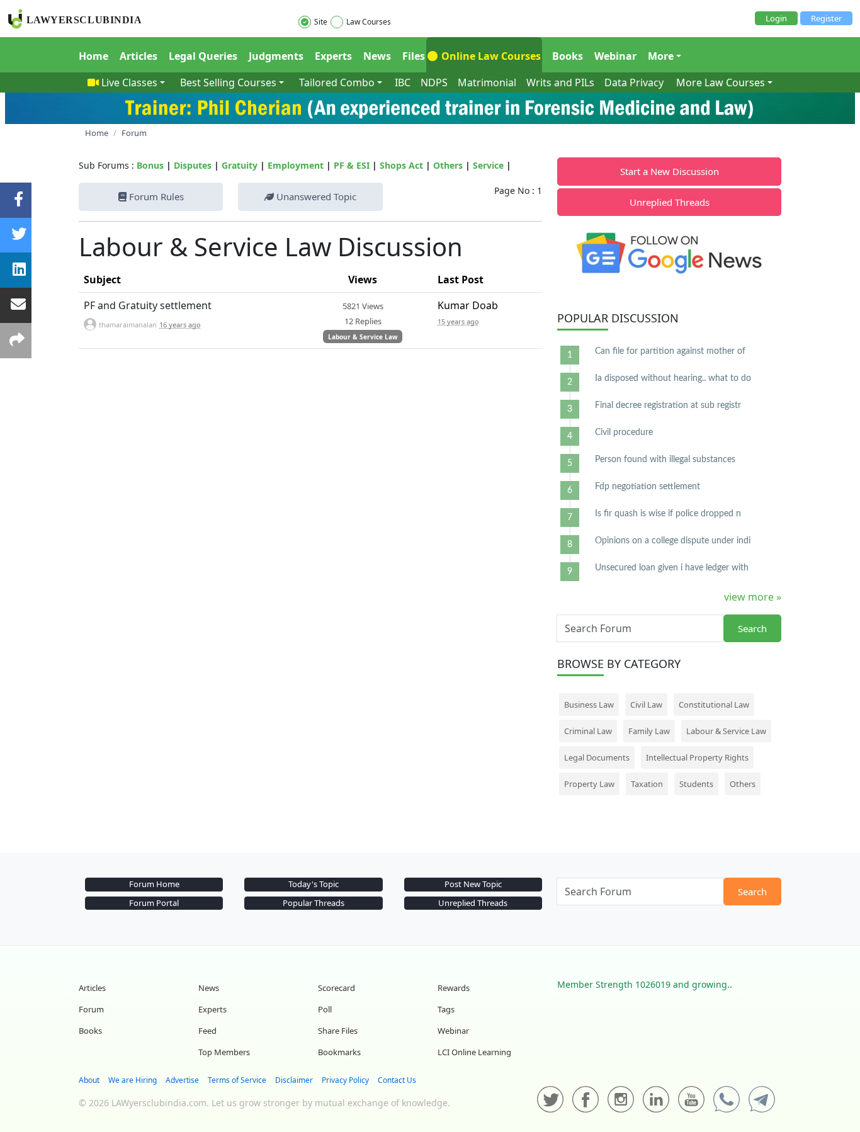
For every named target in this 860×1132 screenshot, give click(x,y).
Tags (446, 1009)
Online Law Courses (490, 56)
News (377, 56)
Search (752, 628)
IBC (402, 82)
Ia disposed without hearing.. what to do (673, 378)
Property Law (589, 784)
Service (488, 165)
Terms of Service (237, 1080)
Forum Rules (155, 196)
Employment (296, 165)
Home (93, 56)
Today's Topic (313, 884)
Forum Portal (154, 902)
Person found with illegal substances (665, 459)
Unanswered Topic (315, 196)
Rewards (454, 987)
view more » (752, 597)
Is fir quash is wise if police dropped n (668, 513)
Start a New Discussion (669, 171)
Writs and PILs (560, 82)
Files (413, 56)
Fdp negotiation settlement (647, 486)
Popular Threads (313, 902)
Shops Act (401, 165)
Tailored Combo (337, 82)
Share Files (338, 1030)
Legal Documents (597, 757)
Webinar (615, 56)
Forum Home (154, 884)
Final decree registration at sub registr (668, 405)
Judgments (276, 56)
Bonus (150, 165)
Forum (91, 1009)
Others (448, 165)
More (661, 56)
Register (826, 18)
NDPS (434, 82)
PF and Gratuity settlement (148, 305)
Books (567, 56)
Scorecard (336, 987)
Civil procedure (624, 432)
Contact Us (397, 1080)
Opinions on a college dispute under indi (672, 540)
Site (320, 21)
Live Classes (129, 82)
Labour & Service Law (363, 336)
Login (776, 18)
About (89, 1080)
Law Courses (368, 21)
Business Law (589, 704)
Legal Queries (203, 56)
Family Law (649, 731)
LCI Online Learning (474, 1052)
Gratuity (239, 165)
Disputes (193, 165)
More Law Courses (720, 82)
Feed (207, 1030)
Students (696, 784)
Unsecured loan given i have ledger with (672, 567)
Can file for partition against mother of (670, 351)
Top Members (224, 1052)
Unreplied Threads (670, 202)
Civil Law (646, 704)
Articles (138, 56)
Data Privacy (634, 82)
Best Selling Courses (228, 82)
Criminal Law (588, 731)
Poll (325, 1009)
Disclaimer (294, 1080)
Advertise (182, 1080)
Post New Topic (473, 884)
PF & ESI (352, 165)
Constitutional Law (714, 704)
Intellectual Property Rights (697, 757)
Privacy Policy (345, 1080)
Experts (333, 56)
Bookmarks (339, 1052)
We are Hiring (132, 1080)
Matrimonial (487, 82)
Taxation (647, 784)
